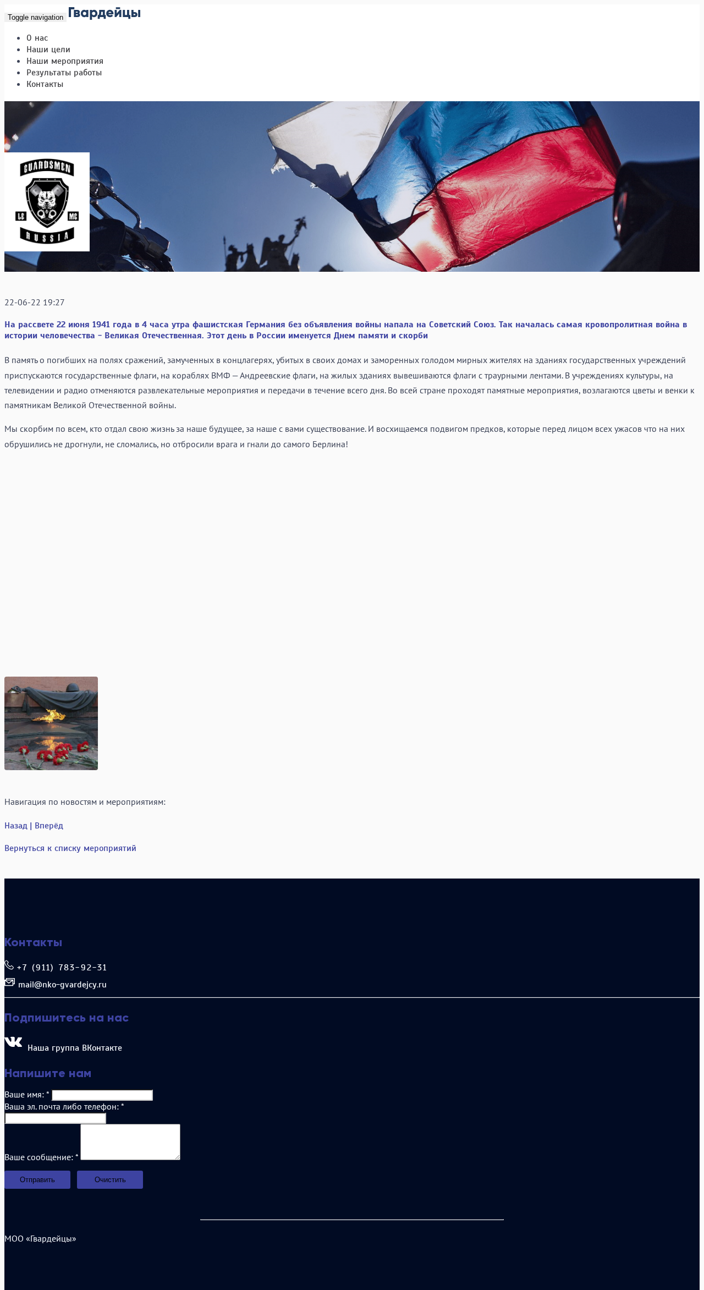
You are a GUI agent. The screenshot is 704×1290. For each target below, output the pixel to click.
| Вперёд (46, 825)
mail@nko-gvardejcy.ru (62, 984)
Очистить (110, 1180)
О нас (37, 37)
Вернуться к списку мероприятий (70, 848)
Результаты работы (64, 72)
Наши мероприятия (64, 61)
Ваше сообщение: (41, 1156)
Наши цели (48, 49)
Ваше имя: (26, 1094)
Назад (16, 825)
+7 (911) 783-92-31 (62, 967)
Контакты (44, 84)
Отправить (37, 1180)
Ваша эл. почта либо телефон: (64, 1106)
